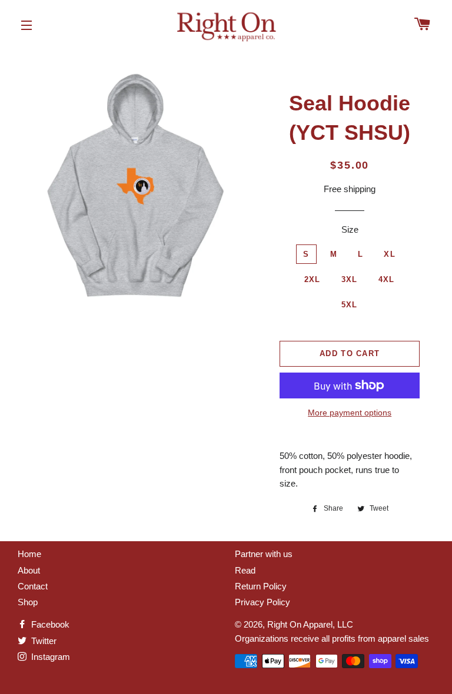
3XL (349, 279)
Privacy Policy (262, 602)
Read (245, 570)
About (29, 570)
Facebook (49, 624)
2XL (312, 279)
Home (29, 554)
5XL (349, 304)
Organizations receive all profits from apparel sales (332, 638)
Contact (33, 586)
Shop (28, 602)
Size (349, 229)
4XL (386, 279)
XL (390, 254)
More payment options (349, 412)
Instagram (49, 657)
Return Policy (261, 586)
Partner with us (264, 554)
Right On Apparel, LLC (310, 624)
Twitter (42, 641)
